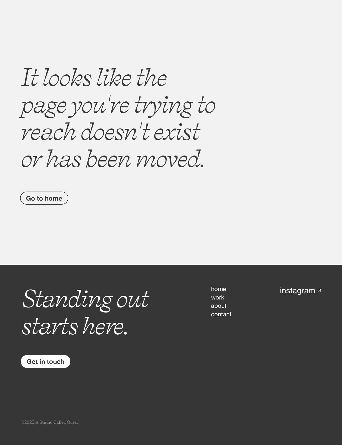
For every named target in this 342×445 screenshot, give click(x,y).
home (218, 288)
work (217, 297)
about (219, 305)
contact (221, 314)
